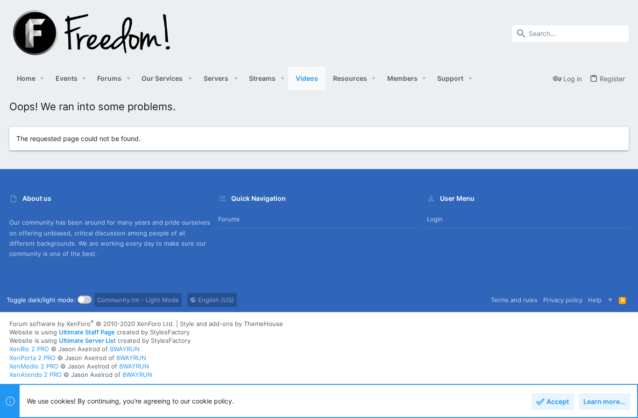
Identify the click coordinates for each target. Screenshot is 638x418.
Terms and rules (514, 300)
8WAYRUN (125, 349)
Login (435, 219)
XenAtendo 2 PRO (35, 374)
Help (595, 300)
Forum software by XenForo (91, 323)
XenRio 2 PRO (29, 349)
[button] (42, 78)
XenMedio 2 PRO (33, 366)
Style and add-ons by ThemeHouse (231, 323)
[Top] (610, 300)
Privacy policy (562, 300)
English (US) (215, 300)
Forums (229, 219)
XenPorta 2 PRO (32, 357)
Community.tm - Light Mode (138, 300)
